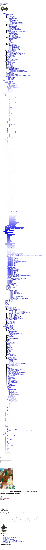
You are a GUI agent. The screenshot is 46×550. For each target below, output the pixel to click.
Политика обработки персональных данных (11, 537)
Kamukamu (6, 501)
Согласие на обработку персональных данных (11, 540)
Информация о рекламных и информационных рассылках (14, 541)
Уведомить (3, 499)
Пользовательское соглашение (8, 539)
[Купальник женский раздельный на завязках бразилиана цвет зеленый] (1, 488)
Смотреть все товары (9, 14)
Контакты (4, 1)
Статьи (4, 535)
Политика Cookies (6, 538)
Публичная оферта (6, 542)
